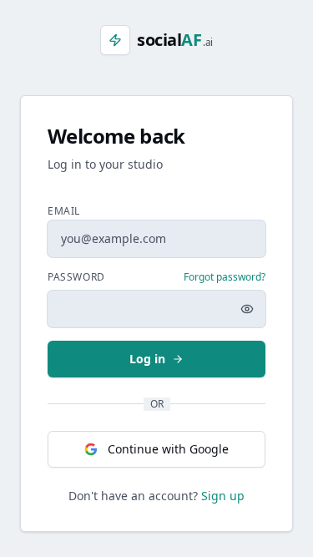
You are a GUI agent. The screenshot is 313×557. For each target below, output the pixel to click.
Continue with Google (168, 449)
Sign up (223, 496)
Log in (147, 359)
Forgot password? (224, 277)
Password (76, 277)
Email (64, 211)
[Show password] (247, 309)
